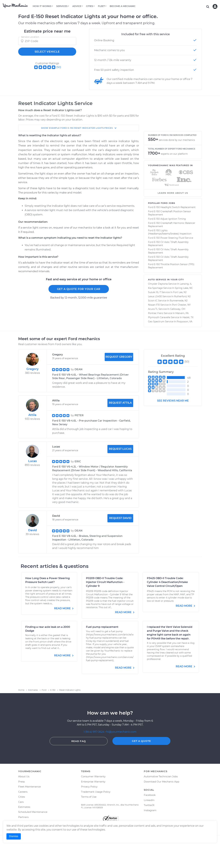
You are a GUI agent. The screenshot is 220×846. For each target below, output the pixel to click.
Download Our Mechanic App (161, 781)
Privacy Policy (89, 786)
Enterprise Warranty (93, 781)
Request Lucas (120, 448)
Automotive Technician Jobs (161, 776)
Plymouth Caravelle (159, 317)
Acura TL (153, 309)
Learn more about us (173, 193)
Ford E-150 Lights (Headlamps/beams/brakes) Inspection (169, 232)
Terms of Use (88, 796)
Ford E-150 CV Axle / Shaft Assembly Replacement (168, 244)
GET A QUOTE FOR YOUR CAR (78, 289)
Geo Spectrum (156, 321)
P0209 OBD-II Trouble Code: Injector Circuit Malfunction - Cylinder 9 (105, 582)
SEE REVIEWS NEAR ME (173, 400)
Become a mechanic (122, 6)
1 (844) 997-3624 (94, 731)
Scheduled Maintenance (32, 811)
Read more (62, 608)
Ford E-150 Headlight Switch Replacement (172, 207)
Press (21, 781)
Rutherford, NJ (182, 296)
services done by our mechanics (177, 140)
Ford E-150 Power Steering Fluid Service (170, 237)
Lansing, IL (186, 283)
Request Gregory (118, 356)
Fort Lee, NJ (180, 292)
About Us (23, 776)
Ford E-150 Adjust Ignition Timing (167, 218)
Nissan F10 (154, 304)
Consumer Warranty (93, 776)
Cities (21, 796)
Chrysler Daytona (158, 283)
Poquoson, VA (184, 321)
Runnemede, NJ (178, 300)
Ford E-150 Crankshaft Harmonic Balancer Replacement (171, 225)
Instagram (150, 810)
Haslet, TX (187, 317)
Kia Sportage (155, 288)
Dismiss (13, 836)
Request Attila (120, 402)
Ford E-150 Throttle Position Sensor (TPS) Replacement (171, 266)
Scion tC (153, 300)
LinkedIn (149, 800)
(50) (58, 67)
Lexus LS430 (155, 296)
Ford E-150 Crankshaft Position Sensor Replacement (169, 213)
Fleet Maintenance (29, 786)
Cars (21, 801)
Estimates (24, 806)
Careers (22, 791)
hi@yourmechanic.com (121, 731)
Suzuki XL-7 (154, 292)
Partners (23, 817)
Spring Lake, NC (184, 288)
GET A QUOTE (141, 740)
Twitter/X (149, 805)
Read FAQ (78, 741)
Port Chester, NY (181, 304)
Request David (120, 518)
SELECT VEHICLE (47, 51)
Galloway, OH (177, 309)
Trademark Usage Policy (95, 791)
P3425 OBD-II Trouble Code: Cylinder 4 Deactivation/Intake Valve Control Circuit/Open (167, 582)
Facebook (150, 794)
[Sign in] (215, 6)
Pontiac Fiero (155, 313)
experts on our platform (174, 153)
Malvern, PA (182, 313)
